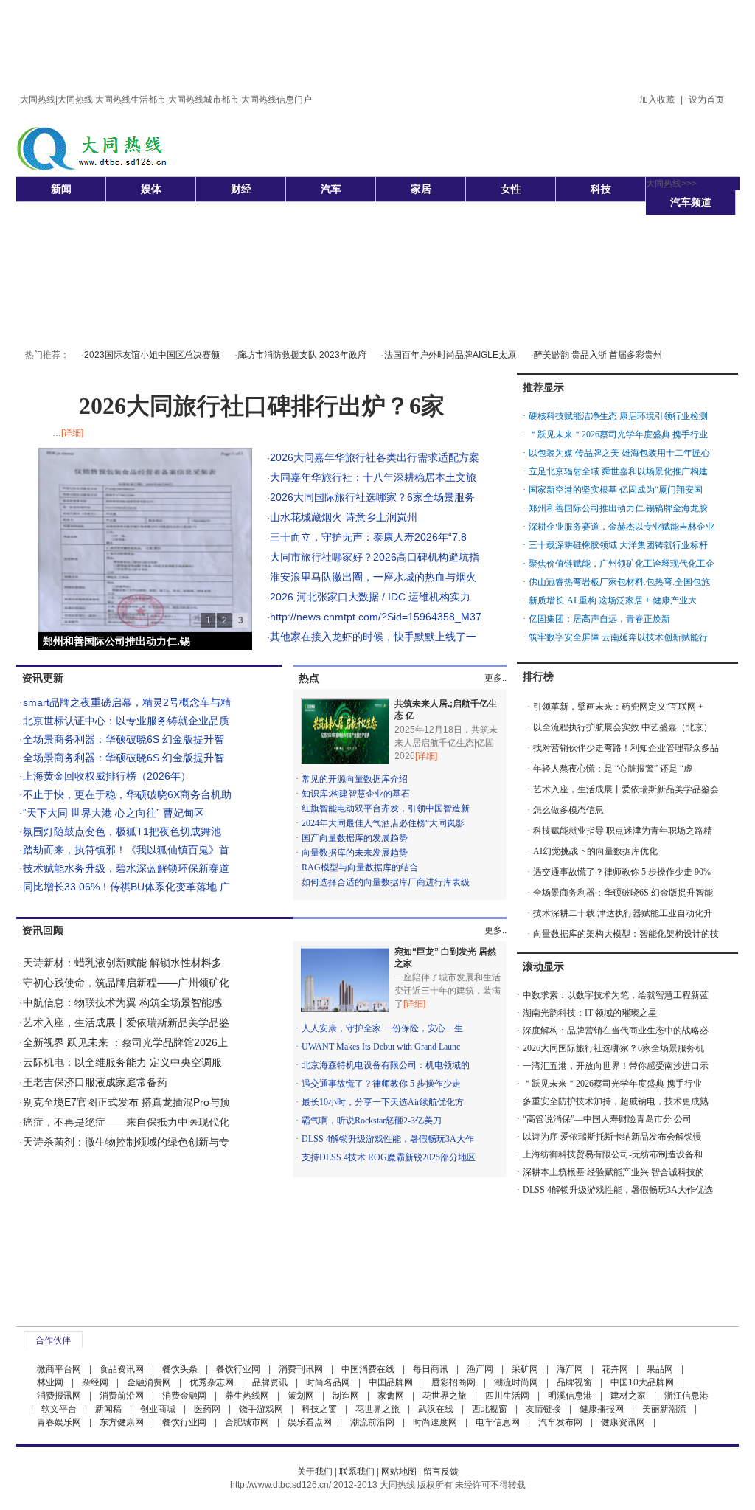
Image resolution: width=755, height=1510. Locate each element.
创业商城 (157, 1409)
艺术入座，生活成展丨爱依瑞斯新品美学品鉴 (126, 1022)
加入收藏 (657, 99)
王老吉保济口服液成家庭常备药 (95, 1082)
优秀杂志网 (211, 1382)
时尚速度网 (435, 1422)
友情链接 (543, 1409)
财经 (241, 189)
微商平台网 (59, 1369)
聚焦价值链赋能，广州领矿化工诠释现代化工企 (621, 563)
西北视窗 (489, 1409)
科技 (601, 189)
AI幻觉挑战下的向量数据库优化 (595, 851)
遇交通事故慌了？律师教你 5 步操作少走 (381, 1083)
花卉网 (615, 1369)
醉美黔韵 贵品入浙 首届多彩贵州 (598, 355)
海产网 (570, 1369)
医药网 (207, 1409)
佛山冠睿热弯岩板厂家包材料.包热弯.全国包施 (619, 582)
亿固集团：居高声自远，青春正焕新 (599, 619)
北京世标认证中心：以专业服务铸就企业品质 (126, 721)
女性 (511, 189)
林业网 (50, 1382)
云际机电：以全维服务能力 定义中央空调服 (122, 1062)
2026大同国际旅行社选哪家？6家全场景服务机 (613, 1048)
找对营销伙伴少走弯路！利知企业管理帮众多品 (626, 748)
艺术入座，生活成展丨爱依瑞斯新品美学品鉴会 (626, 789)
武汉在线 (435, 1409)
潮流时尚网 (516, 1382)
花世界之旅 (444, 1395)
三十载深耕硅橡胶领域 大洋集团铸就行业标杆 (618, 545)
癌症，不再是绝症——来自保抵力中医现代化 (126, 1122)
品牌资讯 (270, 1382)
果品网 (660, 1369)
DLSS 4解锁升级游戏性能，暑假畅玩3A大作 (388, 1139)
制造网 (346, 1395)
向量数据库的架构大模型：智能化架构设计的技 (626, 934)
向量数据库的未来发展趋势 (355, 853)
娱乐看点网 (310, 1422)
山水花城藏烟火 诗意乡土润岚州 (343, 517)
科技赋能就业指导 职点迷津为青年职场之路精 (622, 830)
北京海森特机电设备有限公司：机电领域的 (386, 1065)
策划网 (301, 1395)
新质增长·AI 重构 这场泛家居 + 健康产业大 (613, 600)
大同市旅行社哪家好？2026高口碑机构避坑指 (374, 557)
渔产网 (480, 1369)
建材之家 (628, 1395)
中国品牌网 (391, 1382)
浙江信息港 (686, 1395)
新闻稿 (108, 1409)
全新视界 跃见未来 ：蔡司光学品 (118, 641)
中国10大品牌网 (642, 1382)
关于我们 (315, 1471)
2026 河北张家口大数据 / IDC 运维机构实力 (370, 597)
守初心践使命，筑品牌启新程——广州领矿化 (126, 982)
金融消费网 (149, 1382)
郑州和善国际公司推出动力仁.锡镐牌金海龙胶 (618, 508)
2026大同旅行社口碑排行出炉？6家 (262, 405)
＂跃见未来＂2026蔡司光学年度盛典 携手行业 (618, 434)
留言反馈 (441, 1471)
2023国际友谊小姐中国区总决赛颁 (152, 355)
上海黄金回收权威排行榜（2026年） (107, 776)
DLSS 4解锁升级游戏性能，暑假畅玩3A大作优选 (618, 1190)
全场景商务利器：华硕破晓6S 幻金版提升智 (123, 739)
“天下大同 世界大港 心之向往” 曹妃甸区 (113, 813)
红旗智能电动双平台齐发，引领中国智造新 (386, 808)
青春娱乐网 (59, 1422)
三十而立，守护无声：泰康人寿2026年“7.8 (368, 537)
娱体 (151, 189)
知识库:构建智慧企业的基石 (356, 794)
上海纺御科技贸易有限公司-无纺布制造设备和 (613, 1154)
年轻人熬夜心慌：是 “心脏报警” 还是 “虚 (612, 768)
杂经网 (95, 1382)
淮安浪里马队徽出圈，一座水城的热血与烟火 (373, 577)
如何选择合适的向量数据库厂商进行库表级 (386, 882)
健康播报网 (602, 1409)
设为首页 (706, 99)
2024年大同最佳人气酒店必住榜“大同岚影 (383, 823)
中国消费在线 (367, 1369)
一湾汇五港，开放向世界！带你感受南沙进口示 (616, 1066)
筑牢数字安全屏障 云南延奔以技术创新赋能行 (618, 637)
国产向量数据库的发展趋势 (355, 838)
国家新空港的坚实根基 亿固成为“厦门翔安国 (616, 490)
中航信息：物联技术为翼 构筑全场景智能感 (122, 1002)
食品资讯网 (122, 1369)
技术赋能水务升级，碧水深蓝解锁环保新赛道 (126, 868)
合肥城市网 (247, 1422)
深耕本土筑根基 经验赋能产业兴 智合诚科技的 (613, 1172)
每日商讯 (430, 1369)
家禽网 (391, 1395)
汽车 (331, 189)
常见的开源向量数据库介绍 (355, 779)
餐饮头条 (180, 1369)
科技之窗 (319, 1409)
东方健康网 (122, 1422)
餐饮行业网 (238, 1369)
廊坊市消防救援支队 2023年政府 (301, 355)
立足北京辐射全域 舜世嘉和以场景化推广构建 (618, 471)
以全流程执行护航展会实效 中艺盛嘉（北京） (622, 727)
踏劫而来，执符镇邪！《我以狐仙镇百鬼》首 (126, 850)
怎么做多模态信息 (568, 810)
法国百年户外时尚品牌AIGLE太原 (450, 355)
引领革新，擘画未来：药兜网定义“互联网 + (618, 707)
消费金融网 (184, 1395)
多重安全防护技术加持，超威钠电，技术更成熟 (616, 1101)
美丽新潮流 (664, 1409)
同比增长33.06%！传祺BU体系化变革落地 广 (126, 887)
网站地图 (399, 1471)
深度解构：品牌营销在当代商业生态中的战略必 (616, 1030)
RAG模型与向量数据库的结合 (360, 867)
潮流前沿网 (372, 1422)
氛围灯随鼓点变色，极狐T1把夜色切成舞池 (122, 831)
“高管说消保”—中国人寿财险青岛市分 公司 (607, 1119)
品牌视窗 (574, 1382)
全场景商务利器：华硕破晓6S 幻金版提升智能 (623, 892)
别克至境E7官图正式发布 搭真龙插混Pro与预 (126, 1102)
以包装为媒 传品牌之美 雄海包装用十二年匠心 (619, 453)
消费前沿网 (122, 1395)
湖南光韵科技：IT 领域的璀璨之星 (590, 1013)
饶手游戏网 (261, 1409)
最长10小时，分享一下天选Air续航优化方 (383, 1102)
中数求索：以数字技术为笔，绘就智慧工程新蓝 (616, 995)
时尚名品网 (328, 1382)
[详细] (72, 433)
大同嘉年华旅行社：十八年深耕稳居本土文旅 (373, 477)
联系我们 (357, 1471)
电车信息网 (498, 1422)
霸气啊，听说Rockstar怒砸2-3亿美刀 (372, 1120)
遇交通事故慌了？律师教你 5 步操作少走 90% (622, 872)
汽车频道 (690, 202)
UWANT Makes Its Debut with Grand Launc (381, 1047)
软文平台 (59, 1409)
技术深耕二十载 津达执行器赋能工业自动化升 (622, 913)
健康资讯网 (623, 1422)
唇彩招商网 (453, 1382)
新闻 (61, 189)
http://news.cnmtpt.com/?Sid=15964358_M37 (375, 617)
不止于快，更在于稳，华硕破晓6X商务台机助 (127, 794)
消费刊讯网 (301, 1369)
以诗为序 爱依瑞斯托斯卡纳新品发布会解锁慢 (612, 1137)
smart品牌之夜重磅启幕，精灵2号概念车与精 (127, 702)
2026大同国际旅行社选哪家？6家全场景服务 (372, 497)
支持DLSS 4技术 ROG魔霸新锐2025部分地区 (389, 1157)
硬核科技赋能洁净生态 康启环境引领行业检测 (618, 416)
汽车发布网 (560, 1422)
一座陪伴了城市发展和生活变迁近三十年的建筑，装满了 (447, 990)
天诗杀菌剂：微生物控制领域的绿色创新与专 (126, 1142)
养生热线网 (247, 1395)
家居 (421, 189)
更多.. (495, 678)
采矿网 (525, 1369)
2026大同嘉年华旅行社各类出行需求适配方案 (374, 457)
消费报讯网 (59, 1395)
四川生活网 (507, 1395)
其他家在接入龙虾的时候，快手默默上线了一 (373, 637)
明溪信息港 (570, 1395)
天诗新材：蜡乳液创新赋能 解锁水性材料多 (122, 963)
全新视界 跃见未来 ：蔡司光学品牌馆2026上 (125, 1042)
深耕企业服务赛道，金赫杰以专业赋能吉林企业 (621, 527)
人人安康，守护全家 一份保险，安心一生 (382, 1028)
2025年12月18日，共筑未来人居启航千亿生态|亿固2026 (446, 742)
